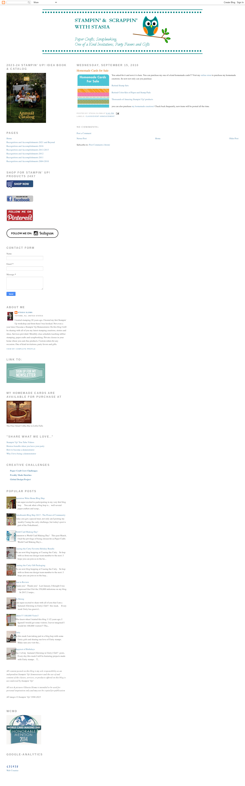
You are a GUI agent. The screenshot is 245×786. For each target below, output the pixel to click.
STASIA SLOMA (25, 312)
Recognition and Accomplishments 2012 (25, 153)
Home (157, 138)
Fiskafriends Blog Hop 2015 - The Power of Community (40, 514)
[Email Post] (117, 113)
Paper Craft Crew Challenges (24, 470)
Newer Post (82, 138)
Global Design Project (20, 479)
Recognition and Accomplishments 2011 (25, 157)
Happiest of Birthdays (25, 649)
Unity (17, 632)
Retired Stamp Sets (120, 85)
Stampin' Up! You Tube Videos (20, 442)
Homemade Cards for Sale (92, 70)
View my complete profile (21, 349)
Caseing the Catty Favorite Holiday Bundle (34, 548)
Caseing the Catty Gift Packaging (30, 565)
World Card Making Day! (26, 531)
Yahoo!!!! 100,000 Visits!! (27, 615)
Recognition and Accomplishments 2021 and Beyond (30, 142)
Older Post (233, 138)
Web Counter (12, 770)
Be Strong (19, 598)
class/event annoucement (100, 116)
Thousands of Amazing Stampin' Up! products (132, 99)
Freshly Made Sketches (21, 474)
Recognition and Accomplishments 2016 (25, 146)
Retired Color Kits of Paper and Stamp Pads (131, 92)
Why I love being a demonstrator (21, 453)
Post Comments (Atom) (99, 144)
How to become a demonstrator (20, 449)
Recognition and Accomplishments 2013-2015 (27, 149)
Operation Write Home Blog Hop (30, 498)
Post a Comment (84, 133)
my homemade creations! (143, 106)
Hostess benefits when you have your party (25, 446)
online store (206, 75)
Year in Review (22, 582)
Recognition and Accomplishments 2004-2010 (27, 161)
